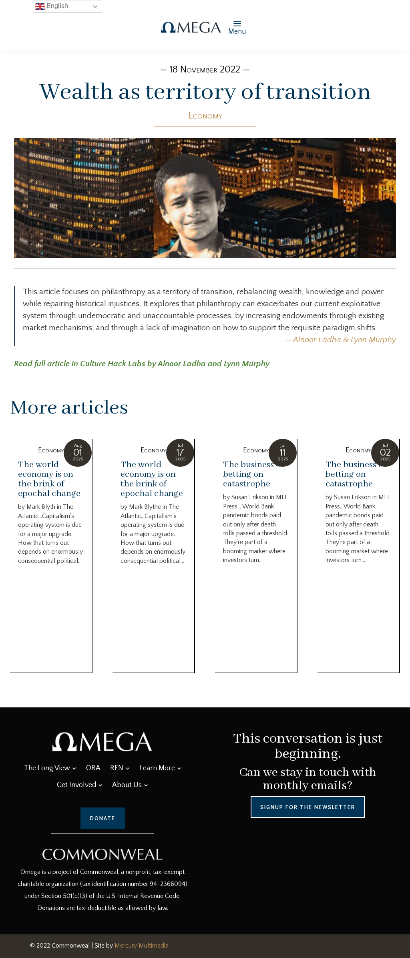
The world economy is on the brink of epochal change (49, 479)
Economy (205, 115)
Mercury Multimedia (142, 945)
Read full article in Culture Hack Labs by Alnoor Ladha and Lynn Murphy (141, 364)
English (56, 5)
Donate (102, 818)
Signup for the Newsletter (307, 807)
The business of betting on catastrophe (253, 474)
